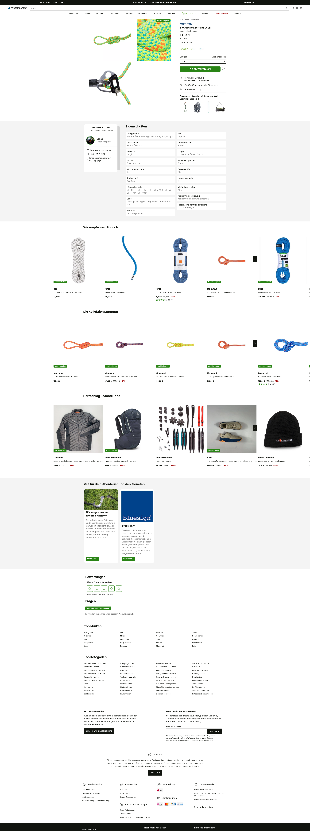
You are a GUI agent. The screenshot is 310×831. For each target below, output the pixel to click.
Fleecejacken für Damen (94, 670)
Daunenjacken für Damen (95, 663)
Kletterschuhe (126, 684)
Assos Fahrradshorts (200, 663)
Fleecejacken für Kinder (166, 667)
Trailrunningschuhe (128, 677)
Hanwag (195, 639)
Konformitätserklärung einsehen (193, 199)
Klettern (129, 13)
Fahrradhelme (126, 690)
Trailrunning (115, 13)
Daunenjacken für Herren (94, 674)
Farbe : (187, 42)
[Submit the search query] (286, 8)
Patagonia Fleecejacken (166, 674)
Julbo (194, 632)
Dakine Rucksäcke (163, 694)
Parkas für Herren (91, 677)
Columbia (160, 636)
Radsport (157, 13)
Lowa (86, 646)
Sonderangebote (221, 13)
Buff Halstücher (198, 687)
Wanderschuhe (126, 674)
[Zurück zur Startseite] (182, 20)
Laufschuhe (125, 680)
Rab (85, 639)
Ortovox (87, 636)
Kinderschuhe (126, 687)
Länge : (183, 57)
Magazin (237, 13)
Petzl (194, 646)
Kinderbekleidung (163, 663)
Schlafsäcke (89, 694)
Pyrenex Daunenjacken (166, 677)
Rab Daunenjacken (200, 670)
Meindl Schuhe (162, 690)
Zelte (86, 684)
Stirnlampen (89, 690)
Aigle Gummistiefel (164, 670)
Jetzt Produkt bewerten (189, 31)
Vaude (159, 643)
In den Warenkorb (200, 69)
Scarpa (159, 639)
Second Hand (190, 13)
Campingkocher (127, 663)
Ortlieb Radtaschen (200, 680)
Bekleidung (73, 13)
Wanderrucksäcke (128, 667)
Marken (205, 13)
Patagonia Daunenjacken (202, 694)
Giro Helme (197, 667)
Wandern (100, 13)
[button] (110, 40)
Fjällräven (160, 632)
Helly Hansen (125, 643)
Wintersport (143, 13)
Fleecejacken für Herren (94, 680)
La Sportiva (88, 643)
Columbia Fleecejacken (166, 684)
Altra (122, 632)
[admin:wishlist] (223, 69)
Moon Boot (124, 639)
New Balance (197, 636)
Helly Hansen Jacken (165, 680)
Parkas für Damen (91, 667)
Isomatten (88, 687)
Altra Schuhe (197, 684)
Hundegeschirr (198, 674)
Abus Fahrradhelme (200, 690)
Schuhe (87, 13)
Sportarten (171, 13)
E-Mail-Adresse (173, 726)
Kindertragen (125, 694)
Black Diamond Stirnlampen (167, 687)
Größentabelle (219, 57)
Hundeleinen (197, 677)
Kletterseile (195, 19)
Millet (122, 636)
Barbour (123, 646)
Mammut (186, 24)
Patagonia (88, 632)
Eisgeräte (124, 670)
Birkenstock (197, 643)
